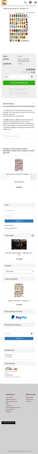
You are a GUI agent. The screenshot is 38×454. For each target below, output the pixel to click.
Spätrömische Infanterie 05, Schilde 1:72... (19, 174)
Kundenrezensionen (11, 136)
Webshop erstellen (12, 451)
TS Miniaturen (31, 12)
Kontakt (28, 401)
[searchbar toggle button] (25, 2)
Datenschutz (10, 409)
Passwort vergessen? (11, 228)
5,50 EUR (19, 305)
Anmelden (19, 221)
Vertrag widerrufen (8, 422)
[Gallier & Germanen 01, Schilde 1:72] (19, 27)
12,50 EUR (19, 259)
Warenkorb (29, 397)
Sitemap (8, 411)
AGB (7, 403)
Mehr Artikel (8, 357)
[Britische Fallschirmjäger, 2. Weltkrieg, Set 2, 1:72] (19, 244)
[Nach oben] (32, 450)
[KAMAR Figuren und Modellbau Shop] (3, 2)
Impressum (9, 397)
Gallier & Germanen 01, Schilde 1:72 (19, 301)
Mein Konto (29, 399)
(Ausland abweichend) (23, 61)
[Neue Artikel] (32, 235)
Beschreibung (8, 104)
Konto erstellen (9, 225)
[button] (6, 76)
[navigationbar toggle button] (35, 2)
